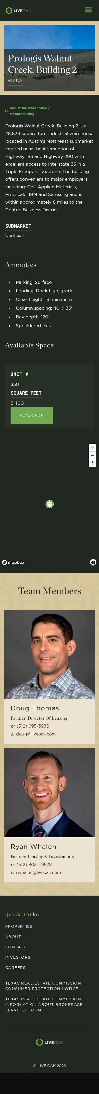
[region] (49, 504)
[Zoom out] (92, 455)
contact (15, 947)
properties (19, 926)
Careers (15, 968)
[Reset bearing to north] (92, 463)
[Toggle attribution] (93, 562)
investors (18, 957)
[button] (88, 10)
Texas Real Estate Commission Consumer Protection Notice (43, 986)
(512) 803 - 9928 (34, 864)
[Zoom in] (92, 447)
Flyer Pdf (32, 415)
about (13, 937)
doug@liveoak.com (36, 734)
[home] (16, 10)
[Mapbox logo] (13, 563)
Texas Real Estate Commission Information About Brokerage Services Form (44, 1004)
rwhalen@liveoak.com (38, 872)
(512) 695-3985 (33, 726)
